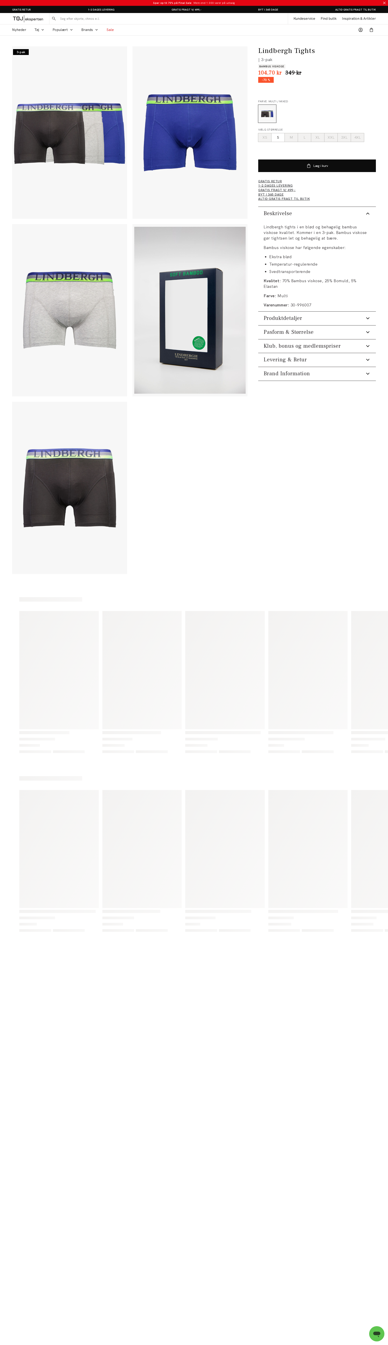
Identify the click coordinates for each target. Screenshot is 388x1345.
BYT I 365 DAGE (268, 9)
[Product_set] (69, 132)
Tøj (36, 29)
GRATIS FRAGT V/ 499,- (186, 9)
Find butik (329, 18)
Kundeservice (304, 18)
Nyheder (19, 29)
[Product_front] (189, 132)
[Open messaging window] (376, 1333)
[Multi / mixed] (267, 114)
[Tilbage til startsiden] (28, 18)
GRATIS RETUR (21, 9)
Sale (110, 29)
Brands (87, 29)
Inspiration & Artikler (359, 18)
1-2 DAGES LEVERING (101, 9)
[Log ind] (360, 30)
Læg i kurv (320, 166)
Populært (60, 29)
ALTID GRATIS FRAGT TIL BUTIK (355, 9)
